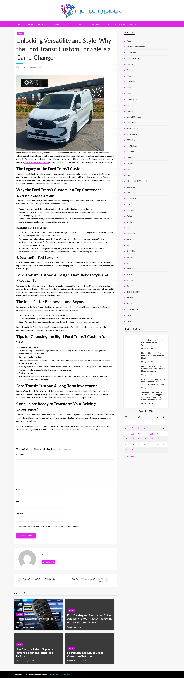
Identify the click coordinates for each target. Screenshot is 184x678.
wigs (129, 321)
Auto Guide (131, 52)
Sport (129, 286)
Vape (129, 315)
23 (126, 444)
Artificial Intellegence (136, 47)
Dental (130, 111)
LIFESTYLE (82, 24)
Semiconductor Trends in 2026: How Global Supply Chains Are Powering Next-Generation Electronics (152, 396)
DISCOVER (95, 24)
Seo (128, 245)
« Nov (126, 456)
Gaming (130, 169)
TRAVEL (106, 24)
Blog (20, 34)
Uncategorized (133, 309)
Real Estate (131, 233)
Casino (130, 87)
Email (19, 501)
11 (139, 433)
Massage (130, 210)
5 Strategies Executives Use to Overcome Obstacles (85, 654)
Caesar (23, 67)
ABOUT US (133, 24)
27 (151, 444)
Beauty (130, 64)
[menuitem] (18, 24)
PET (128, 228)
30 (126, 449)
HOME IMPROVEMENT (137, 181)
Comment (20, 454)
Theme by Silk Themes (59, 674)
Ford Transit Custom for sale (36, 162)
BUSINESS (29, 24)
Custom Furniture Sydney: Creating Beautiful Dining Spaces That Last (152, 342)
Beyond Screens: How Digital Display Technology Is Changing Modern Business (153, 381)
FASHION (131, 140)
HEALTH (56, 24)
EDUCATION (68, 24)
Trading (130, 298)
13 (151, 433)
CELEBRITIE (132, 99)
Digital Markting (134, 117)
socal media (131, 268)
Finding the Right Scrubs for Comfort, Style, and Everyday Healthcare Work (153, 368)
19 (145, 438)
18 (139, 438)
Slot (128, 263)
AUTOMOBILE (133, 58)
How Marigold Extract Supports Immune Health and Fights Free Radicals (34, 652)
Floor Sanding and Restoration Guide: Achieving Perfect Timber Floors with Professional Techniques (89, 619)
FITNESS (130, 152)
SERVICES (131, 251)
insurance (131, 187)
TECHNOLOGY (43, 24)
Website (19, 513)
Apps (129, 41)
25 (139, 444)
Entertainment (133, 134)
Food (129, 158)
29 (164, 444)
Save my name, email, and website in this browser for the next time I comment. (49, 526)
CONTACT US (119, 24)
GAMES (130, 163)
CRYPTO (130, 105)
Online (129, 216)
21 (158, 438)
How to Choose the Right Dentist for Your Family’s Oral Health (153, 355)
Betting (130, 70)
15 (164, 433)
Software (131, 280)
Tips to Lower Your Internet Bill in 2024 (36, 620)
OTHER (130, 222)
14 (158, 433)
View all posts (48, 562)
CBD (129, 93)
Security (130, 239)
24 (132, 444)
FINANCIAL (132, 146)
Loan (129, 204)
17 (132, 438)
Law (128, 192)
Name (19, 489)
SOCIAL (130, 274)
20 (151, 438)
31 (132, 449)
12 (145, 433)
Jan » (132, 456)
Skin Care (131, 257)
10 (132, 433)
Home (18, 24)
